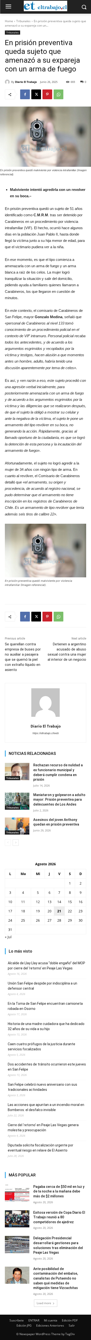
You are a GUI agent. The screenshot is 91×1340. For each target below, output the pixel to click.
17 (10, 911)
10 (10, 901)
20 (49, 911)
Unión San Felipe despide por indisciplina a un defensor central (42, 985)
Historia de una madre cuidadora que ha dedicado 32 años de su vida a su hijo (46, 1026)
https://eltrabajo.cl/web (46, 733)
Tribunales (23, 21)
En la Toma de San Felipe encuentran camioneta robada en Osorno (45, 1006)
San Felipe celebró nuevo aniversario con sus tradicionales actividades (42, 1087)
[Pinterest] (47, 94)
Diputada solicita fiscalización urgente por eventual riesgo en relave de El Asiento (40, 1147)
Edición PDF (70, 1320)
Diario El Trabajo (26, 82)
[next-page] (16, 842)
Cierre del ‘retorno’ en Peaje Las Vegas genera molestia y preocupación (43, 1127)
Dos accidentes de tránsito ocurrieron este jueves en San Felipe (47, 1066)
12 (38, 901)
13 (49, 901)
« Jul (8, 937)
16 (81, 901)
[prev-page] (8, 842)
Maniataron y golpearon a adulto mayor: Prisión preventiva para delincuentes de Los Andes (59, 799)
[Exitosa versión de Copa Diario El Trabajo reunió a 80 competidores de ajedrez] (17, 1218)
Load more (44, 1303)
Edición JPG (24, 1325)
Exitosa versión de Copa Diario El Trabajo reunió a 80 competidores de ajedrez (59, 1217)
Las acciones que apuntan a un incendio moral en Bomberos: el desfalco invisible (46, 1107)
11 (23, 901)
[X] (36, 94)
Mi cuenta (50, 1320)
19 (38, 911)
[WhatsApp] (58, 94)
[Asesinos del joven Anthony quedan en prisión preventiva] (17, 826)
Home (9, 21)
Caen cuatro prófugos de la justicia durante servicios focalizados (41, 1046)
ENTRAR (33, 1320)
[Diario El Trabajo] (8, 81)
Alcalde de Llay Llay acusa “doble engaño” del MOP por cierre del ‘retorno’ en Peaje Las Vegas (46, 965)
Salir (72, 1325)
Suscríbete (16, 1320)
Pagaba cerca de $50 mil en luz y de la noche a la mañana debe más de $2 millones (58, 1191)
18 (23, 911)
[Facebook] (25, 94)
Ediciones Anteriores (50, 1325)
